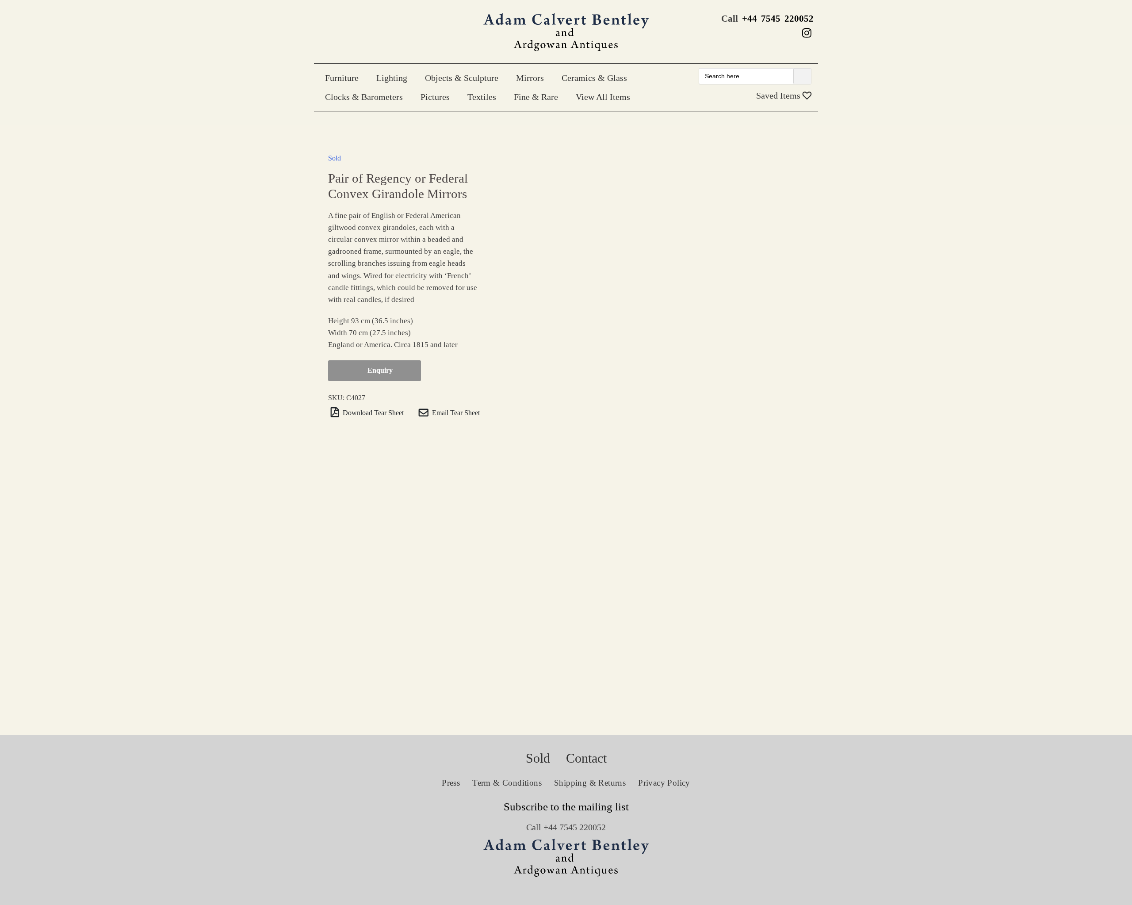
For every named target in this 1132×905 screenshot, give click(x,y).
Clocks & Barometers (364, 97)
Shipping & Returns (590, 782)
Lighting (391, 78)
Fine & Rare (536, 97)
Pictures (435, 97)
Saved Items (779, 95)
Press (451, 782)
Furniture (342, 78)
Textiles (481, 97)
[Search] (802, 76)
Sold (334, 158)
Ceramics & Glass (594, 78)
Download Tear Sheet (372, 412)
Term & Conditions (507, 782)
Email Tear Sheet (455, 412)
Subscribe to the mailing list (566, 807)
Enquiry (380, 370)
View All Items (603, 97)
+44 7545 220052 (778, 18)
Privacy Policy (664, 782)
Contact (586, 758)
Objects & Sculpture (461, 78)
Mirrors (530, 78)
